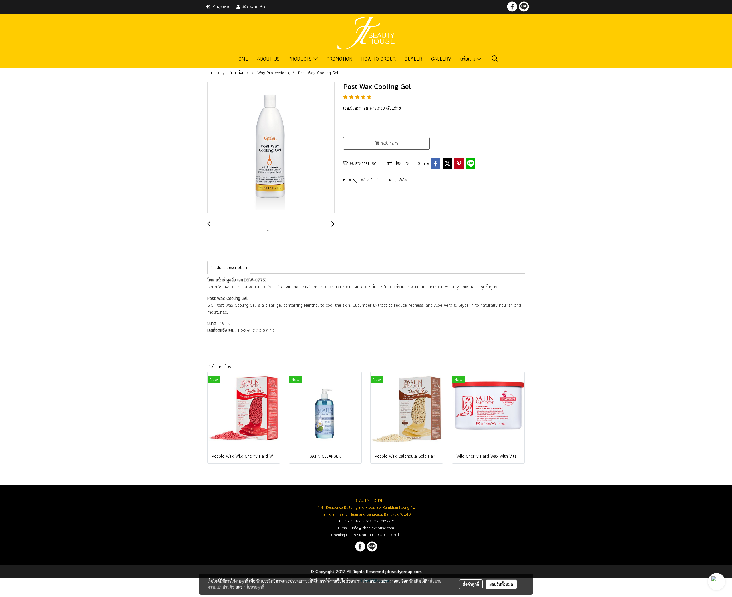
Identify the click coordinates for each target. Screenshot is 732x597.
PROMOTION (339, 59)
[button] (495, 58)
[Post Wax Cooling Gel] (271, 147)
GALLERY (441, 59)
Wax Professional (378, 179)
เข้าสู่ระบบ (220, 6)
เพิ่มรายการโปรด (362, 163)
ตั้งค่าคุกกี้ (471, 584)
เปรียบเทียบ (402, 163)
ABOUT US (268, 59)
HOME (241, 59)
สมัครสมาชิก (252, 6)
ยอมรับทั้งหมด (501, 584)
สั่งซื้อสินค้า (388, 143)
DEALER (413, 59)
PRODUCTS (300, 59)
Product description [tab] (228, 267)
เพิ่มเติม (468, 59)
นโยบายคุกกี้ (254, 587)
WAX (403, 179)
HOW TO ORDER (378, 59)
